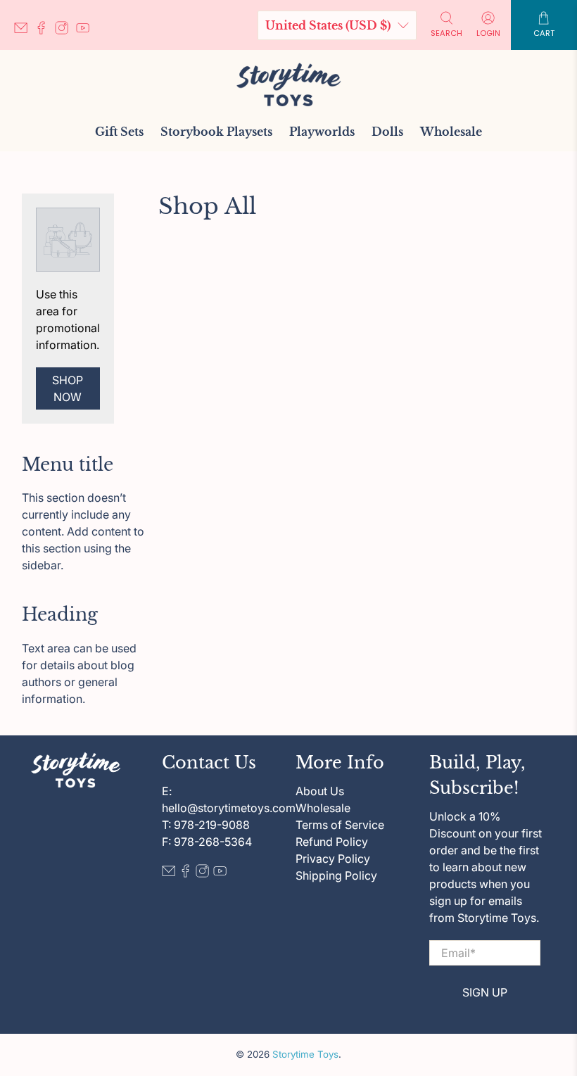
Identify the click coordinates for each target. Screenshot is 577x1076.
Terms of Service (340, 825)
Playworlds (322, 132)
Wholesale (451, 132)
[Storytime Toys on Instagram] (65, 31)
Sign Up (484, 992)
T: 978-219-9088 (206, 825)
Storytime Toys (305, 1054)
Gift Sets (119, 132)
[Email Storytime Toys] (24, 31)
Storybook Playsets (216, 132)
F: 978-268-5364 (207, 842)
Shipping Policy (336, 875)
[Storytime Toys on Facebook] (44, 31)
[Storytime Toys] (288, 84)
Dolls (387, 132)
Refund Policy (332, 842)
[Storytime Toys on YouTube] (86, 31)
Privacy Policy (333, 859)
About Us (320, 791)
